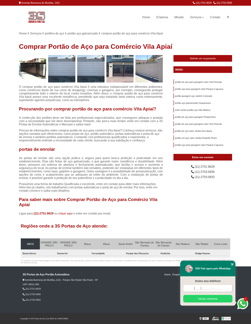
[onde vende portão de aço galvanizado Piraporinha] (32, 68)
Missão (179, 17)
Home (146, 17)
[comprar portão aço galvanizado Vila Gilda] (120, 68)
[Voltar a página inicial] (36, 17)
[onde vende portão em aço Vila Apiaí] (62, 68)
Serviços (195, 17)
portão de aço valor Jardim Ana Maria (193, 131)
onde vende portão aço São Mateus (192, 110)
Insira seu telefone (208, 281)
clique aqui (65, 213)
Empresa (162, 17)
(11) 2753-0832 (204, 177)
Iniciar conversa (207, 298)
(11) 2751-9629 (203, 2)
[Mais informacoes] (228, 17)
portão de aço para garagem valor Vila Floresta (198, 82)
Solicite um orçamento (203, 58)
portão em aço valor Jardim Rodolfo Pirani (196, 138)
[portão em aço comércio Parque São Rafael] (91, 68)
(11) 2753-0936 (224, 2)
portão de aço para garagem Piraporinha (195, 117)
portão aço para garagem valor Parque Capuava (199, 89)
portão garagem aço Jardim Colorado (193, 96)
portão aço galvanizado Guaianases (193, 103)
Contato (215, 17)
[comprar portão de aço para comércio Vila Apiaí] (149, 68)
